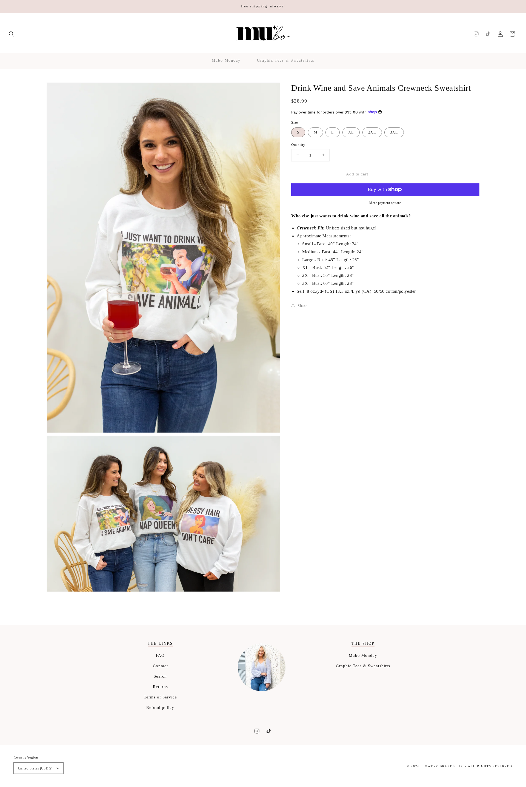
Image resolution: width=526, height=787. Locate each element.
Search (160, 676)
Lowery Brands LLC (443, 766)
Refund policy (160, 707)
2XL (372, 132)
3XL (394, 132)
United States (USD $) (35, 768)
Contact (160, 666)
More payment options (385, 202)
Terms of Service (160, 697)
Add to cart (357, 174)
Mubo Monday (363, 655)
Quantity (298, 144)
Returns (160, 686)
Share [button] (302, 305)
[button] (11, 34)
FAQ (160, 655)
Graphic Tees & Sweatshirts (363, 666)
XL (351, 132)
